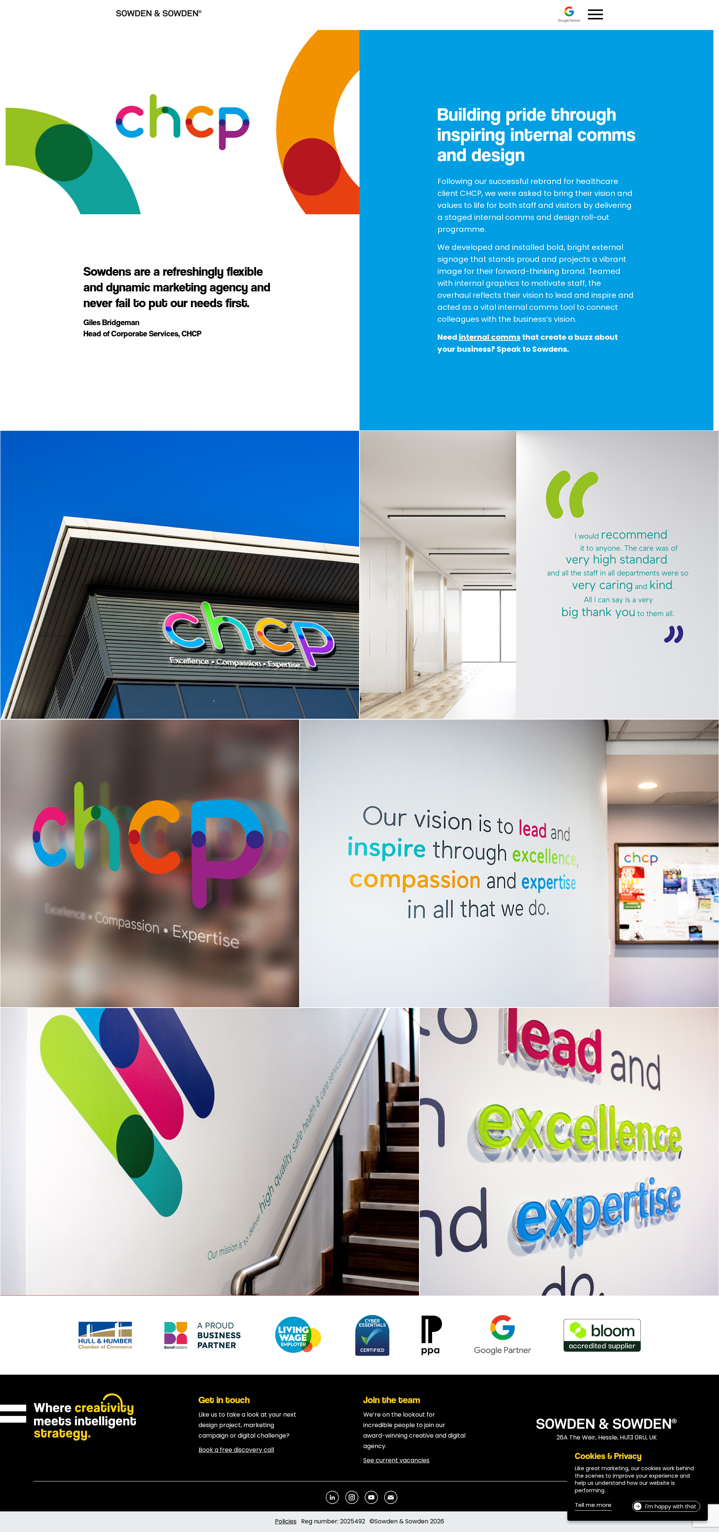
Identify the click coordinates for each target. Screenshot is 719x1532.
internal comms (490, 337)
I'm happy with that (670, 1507)
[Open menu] (595, 14)
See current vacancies (396, 1461)
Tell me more (593, 1506)
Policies (286, 1522)
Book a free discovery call (236, 1450)
